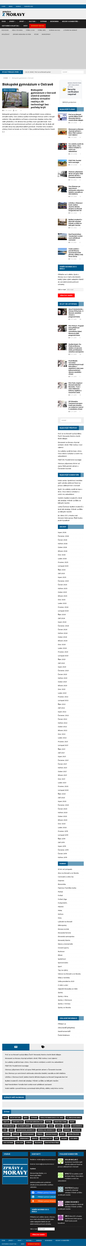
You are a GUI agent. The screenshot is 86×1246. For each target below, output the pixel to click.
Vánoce (34, 1138)
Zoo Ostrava (8, 1143)
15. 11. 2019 (73, 319)
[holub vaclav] (60, 1162)
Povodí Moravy (28, 1134)
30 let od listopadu (68, 304)
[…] (3, 131)
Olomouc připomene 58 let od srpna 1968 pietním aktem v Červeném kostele (76, 175)
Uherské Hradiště (10, 1138)
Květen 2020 (62, 812)
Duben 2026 (62, 547)
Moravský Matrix (37, 26)
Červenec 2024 (63, 626)
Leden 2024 (62, 648)
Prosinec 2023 (63, 652)
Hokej (60, 910)
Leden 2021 (62, 782)
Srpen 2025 (62, 577)
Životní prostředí (52, 1143)
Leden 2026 (62, 558)
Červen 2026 (62, 540)
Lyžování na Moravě (70, 30)
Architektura (15, 1118)
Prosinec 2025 (63, 562)
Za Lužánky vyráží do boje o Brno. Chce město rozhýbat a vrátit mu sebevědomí (76, 148)
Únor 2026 (62, 555)
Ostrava (6, 1134)
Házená (60, 906)
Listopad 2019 (63, 835)
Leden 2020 (62, 827)
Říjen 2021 (61, 749)
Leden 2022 (62, 738)
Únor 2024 (62, 644)
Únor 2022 (61, 734)
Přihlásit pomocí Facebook (46, 1192)
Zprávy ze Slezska (64, 1007)
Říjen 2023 (61, 659)
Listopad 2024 (63, 611)
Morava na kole (54, 30)
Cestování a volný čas (10, 26)
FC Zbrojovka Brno (74, 1118)
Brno (26, 1118)
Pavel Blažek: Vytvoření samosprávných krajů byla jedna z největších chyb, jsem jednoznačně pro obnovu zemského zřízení (76, 367)
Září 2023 (61, 663)
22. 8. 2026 (73, 123)
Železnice (38, 1143)
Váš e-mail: (62, 289)
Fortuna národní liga (34, 1122)
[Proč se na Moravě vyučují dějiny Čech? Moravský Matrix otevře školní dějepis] (62, 117)
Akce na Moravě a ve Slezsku (68, 873)
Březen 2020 (62, 820)
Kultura (32, 21)
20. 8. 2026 (73, 154)
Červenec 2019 (63, 850)
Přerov (40, 1134)
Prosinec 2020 (63, 786)
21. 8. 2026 (73, 137)
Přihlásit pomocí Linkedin (47, 1197)
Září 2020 (61, 797)
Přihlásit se (62, 1024)
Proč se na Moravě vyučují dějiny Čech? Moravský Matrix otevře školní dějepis (76, 117)
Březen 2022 (62, 730)
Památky (16, 1134)
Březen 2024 (62, 640)
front (72, 1122)
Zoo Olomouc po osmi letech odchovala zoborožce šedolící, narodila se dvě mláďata (76, 190)
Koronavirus (77, 1126)
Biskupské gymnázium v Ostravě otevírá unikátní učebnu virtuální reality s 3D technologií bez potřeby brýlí (43, 98)
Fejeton (6, 1122)
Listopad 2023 (63, 655)
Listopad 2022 (63, 700)
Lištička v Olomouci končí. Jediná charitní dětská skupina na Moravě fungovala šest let (76, 207)
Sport (21, 21)
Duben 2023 (62, 682)
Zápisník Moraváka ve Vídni (22, 34)
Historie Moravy (39, 1126)
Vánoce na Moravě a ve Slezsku (69, 974)
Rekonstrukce (51, 1134)
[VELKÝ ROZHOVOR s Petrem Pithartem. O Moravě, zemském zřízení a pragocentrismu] (62, 311)
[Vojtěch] (60, 1191)
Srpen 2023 (62, 667)
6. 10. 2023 (7, 110)
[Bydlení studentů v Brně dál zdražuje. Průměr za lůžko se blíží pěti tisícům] (62, 222)
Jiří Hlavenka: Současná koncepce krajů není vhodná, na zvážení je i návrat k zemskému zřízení (76, 405)
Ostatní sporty (63, 948)
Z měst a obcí (63, 985)
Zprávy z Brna (63, 996)
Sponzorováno (63, 962)
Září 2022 (61, 708)
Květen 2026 (62, 543)
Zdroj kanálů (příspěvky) (66, 1027)
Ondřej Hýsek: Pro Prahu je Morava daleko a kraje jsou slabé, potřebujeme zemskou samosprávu (76, 348)
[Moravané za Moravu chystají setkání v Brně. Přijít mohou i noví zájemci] (62, 131)
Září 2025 (61, 573)
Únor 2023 (61, 689)
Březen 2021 (62, 775)
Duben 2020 (62, 816)
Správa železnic (74, 1134)
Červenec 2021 (63, 760)
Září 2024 (61, 618)
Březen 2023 (62, 685)
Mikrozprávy (46, 34)
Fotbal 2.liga (30, 30)
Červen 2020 (62, 809)
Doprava (43, 21)
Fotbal (60, 895)
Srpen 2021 (62, 756)
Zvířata (29, 1143)
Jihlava (58, 1126)
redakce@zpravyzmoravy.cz (46, 1159)
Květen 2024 (62, 633)
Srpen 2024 (62, 622)
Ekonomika (54, 21)
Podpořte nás (28, 6)
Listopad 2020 (63, 790)
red (16, 110)
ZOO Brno (74, 1138)
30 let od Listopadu (65, 869)
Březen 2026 (62, 551)
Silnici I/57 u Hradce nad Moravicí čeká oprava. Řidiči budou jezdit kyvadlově (70, 518)
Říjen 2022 (62, 704)
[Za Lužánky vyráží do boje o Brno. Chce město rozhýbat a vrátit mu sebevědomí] (62, 146)
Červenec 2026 (63, 536)
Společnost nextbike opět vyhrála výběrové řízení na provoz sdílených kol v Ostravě (70, 483)
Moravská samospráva (66, 936)
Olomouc (76, 1130)
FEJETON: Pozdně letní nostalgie (75, 161)
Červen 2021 (62, 764)
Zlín (56, 1138)
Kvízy (26, 26)
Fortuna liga (18, 1122)
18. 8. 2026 (73, 196)
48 (80, 319)
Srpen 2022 (62, 711)
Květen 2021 (62, 767)
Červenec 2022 (63, 715)
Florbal (60, 891)
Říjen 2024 (62, 614)
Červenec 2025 (63, 581)
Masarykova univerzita (26, 1130)
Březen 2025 (62, 596)
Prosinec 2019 (63, 831)
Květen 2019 (62, 857)
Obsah (11, 6)
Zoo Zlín (19, 1143)
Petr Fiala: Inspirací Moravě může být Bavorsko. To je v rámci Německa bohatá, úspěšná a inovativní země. (75, 388)
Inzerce (18, 6)
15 (80, 395)
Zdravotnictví (46, 1138)
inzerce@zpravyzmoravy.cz (45, 1164)
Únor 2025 (61, 599)
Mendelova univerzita (46, 1130)
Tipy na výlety (63, 970)
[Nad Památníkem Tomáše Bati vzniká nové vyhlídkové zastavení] (62, 236)
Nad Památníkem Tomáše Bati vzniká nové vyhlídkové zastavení (75, 237)
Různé (36, 34)
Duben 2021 (62, 771)
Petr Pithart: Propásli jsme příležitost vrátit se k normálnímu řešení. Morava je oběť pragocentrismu (76, 330)
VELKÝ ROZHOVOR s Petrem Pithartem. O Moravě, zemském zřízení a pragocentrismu (76, 313)
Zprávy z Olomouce (65, 1000)
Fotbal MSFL (42, 30)
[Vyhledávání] (72, 72)
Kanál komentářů (64, 1031)
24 (80, 354)
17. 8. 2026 (73, 242)
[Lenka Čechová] (60, 1205)
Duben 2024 (62, 637)
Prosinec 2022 (63, 696)
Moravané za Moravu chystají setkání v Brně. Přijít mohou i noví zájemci (76, 132)
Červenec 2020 (63, 805)
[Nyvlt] (60, 1177)
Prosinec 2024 (63, 607)
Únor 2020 (62, 823)
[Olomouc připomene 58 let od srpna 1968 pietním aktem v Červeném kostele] (62, 174)
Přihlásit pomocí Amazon (47, 1201)
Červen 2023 (62, 674)
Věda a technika (17, 30)
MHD (59, 1130)
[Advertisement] (43, 53)
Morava (67, 1130)
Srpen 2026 (62, 532)
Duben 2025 (62, 592)
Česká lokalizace (64, 1035)
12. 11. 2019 (73, 412)
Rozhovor (5, 30)
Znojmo (64, 1138)
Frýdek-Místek (8, 1126)
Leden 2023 (62, 693)
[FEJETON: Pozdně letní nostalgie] (62, 163)
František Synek (60, 1122)
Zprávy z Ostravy (64, 1003)
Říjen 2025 (62, 570)
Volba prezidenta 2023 (66, 981)
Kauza (67, 1126)
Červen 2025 (62, 584)
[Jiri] (60, 1219)
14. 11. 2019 (73, 354)
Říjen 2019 (61, 838)
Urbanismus (24, 1138)
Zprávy (11, 21)
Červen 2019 (62, 853)
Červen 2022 (62, 719)
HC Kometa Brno (23, 1126)
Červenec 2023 (63, 670)
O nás (3, 6)
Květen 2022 (62, 723)
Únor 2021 (61, 779)
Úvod (4, 21)
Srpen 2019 (62, 846)
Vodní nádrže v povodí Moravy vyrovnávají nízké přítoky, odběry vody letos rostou (76, 253)
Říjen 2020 (62, 794)
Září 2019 (61, 842)
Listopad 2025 (63, 566)
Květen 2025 (62, 588)
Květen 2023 (62, 678)
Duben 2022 (62, 726)
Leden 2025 (62, 603)
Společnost (5, 34)
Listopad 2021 (63, 745)
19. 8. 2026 (73, 180)
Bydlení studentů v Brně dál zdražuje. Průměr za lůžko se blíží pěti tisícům (75, 222)
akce (5, 1118)
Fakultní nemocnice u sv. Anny (51, 1118)
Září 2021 (61, 753)
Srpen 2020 (62, 801)
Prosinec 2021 (63, 741)
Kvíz (4, 1130)
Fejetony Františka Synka (67, 888)
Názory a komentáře (70, 21)
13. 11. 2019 (73, 377)
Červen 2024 (62, 629)
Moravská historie (64, 933)
